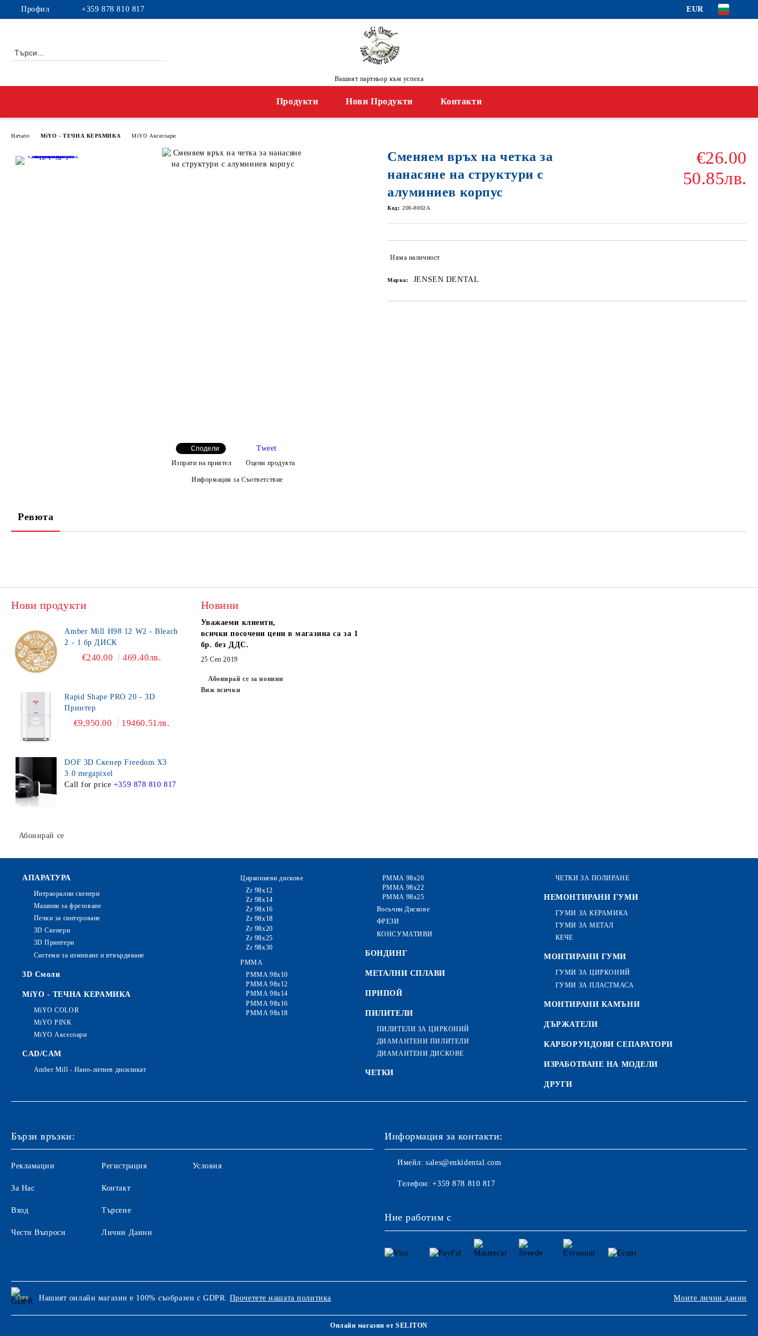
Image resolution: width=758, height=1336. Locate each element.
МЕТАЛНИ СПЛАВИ (405, 973)
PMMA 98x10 (267, 975)
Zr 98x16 (259, 909)
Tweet (266, 448)
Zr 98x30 (259, 947)
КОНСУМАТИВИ (405, 934)
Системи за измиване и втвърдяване (89, 955)
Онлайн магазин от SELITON (379, 1325)
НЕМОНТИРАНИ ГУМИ (591, 897)
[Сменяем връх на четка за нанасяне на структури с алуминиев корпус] (49, 189)
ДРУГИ (558, 1084)
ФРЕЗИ (388, 921)
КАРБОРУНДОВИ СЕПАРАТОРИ (608, 1044)
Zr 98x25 (259, 938)
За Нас (22, 1188)
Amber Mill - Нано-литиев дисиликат (90, 1069)
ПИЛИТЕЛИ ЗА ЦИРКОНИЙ (423, 1029)
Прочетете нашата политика (280, 1298)
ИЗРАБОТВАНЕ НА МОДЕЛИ (601, 1064)
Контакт (116, 1188)
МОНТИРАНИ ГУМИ (585, 956)
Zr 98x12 (259, 890)
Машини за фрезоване (67, 906)
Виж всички (221, 690)
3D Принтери (54, 942)
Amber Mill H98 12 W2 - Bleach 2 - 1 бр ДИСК (121, 637)
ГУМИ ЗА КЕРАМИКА (592, 913)
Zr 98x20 (259, 928)
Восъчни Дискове (403, 909)
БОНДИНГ (386, 953)
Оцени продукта (270, 463)
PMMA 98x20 (403, 878)
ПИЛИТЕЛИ (389, 1013)
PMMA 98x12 (267, 984)
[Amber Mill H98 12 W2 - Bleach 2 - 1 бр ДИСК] (36, 651)
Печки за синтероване (67, 918)
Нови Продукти (379, 101)
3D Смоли (41, 974)
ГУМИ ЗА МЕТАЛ (584, 925)
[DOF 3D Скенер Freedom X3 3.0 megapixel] (36, 782)
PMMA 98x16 (267, 1003)
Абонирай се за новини (246, 679)
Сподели (205, 448)
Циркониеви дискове (271, 878)
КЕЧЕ (564, 937)
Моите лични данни (710, 1298)
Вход (19, 1210)
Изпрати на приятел (201, 463)
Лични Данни (127, 1232)
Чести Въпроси (38, 1232)
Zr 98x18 (259, 918)
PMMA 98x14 (267, 993)
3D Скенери (52, 930)
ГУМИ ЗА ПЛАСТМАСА (594, 985)
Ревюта (35, 516)
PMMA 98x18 (267, 1013)
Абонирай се (41, 835)
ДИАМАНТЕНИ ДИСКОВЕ (420, 1053)
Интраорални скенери (66, 894)
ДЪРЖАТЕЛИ (571, 1024)
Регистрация (124, 1166)
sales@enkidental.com (463, 1162)
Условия (207, 1166)
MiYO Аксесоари (154, 136)
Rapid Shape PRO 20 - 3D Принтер (109, 702)
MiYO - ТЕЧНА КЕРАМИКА (80, 136)
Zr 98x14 (259, 900)
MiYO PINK (53, 1022)
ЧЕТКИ (379, 1072)
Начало (20, 136)
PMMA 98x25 (403, 897)
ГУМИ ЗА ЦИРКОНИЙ (592, 972)
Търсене (116, 1210)
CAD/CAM (42, 1054)
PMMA (251, 962)
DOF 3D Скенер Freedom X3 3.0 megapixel (115, 768)
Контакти (461, 101)
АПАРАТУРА (46, 878)
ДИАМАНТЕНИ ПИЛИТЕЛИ (423, 1041)
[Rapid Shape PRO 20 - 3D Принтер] (36, 717)
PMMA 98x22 (403, 887)
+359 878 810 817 (113, 9)
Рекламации (33, 1166)
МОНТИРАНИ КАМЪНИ (592, 1004)
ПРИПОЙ (383, 993)
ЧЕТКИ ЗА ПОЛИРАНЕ (592, 878)
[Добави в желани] (739, 259)
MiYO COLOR (56, 1010)
